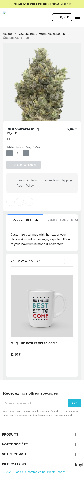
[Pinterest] (29, 202)
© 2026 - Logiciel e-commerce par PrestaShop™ (34, 471)
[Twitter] (20, 202)
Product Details (24, 219)
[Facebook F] (10, 202)
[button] (6, 87)
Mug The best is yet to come (34, 343)
